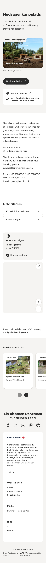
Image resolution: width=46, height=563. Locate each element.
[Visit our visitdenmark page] (23, 425)
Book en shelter (14, 81)
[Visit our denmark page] (8, 425)
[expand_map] (38, 266)
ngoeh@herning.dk (20, 181)
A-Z (8, 527)
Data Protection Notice (10, 554)
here (25, 151)
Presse (10, 488)
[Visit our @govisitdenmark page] (30, 425)
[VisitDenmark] (16, 437)
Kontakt (11, 530)
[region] (23, 287)
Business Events (14, 491)
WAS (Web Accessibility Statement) (31, 554)
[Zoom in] (39, 302)
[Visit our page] (15, 425)
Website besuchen (19, 93)
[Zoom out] (39, 309)
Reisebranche (13, 495)
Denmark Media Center (18, 511)
